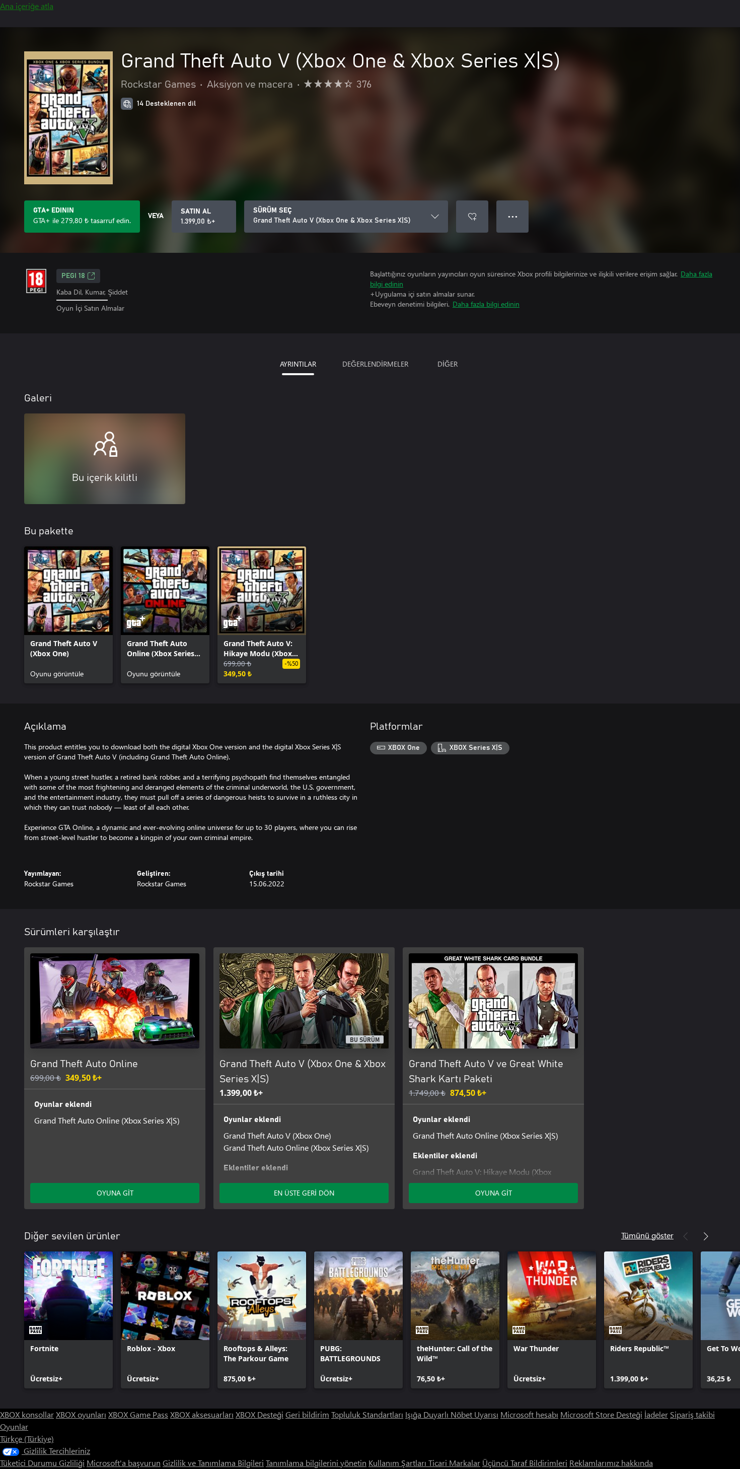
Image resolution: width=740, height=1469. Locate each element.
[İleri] (706, 1236)
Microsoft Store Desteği (601, 1414)
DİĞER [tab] (447, 364)
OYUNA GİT (115, 1193)
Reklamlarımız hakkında (611, 1462)
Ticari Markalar (454, 1462)
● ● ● (512, 216)
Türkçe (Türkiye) (27, 1438)
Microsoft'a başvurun (124, 1462)
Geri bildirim (307, 1414)
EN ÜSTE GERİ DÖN (304, 1193)
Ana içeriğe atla (26, 6)
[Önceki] (686, 1236)
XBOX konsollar (27, 1414)
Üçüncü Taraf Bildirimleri (524, 1462)
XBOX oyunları (81, 1414)
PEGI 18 (73, 275)
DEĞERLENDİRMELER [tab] (375, 364)
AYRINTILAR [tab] (298, 364)
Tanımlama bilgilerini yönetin (316, 1462)
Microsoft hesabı (529, 1414)
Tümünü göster (647, 1235)
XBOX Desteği (259, 1414)
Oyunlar (14, 1426)
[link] (68, 614)
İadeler (656, 1414)
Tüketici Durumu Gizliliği (42, 1462)
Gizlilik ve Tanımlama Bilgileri (213, 1462)
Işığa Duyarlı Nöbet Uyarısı (451, 1414)
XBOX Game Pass (138, 1414)
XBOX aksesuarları (202, 1414)
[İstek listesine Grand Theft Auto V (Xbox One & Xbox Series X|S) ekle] (472, 216)
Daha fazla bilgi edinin (486, 304)
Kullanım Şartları (398, 1462)
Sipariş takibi (692, 1414)
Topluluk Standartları (367, 1414)
